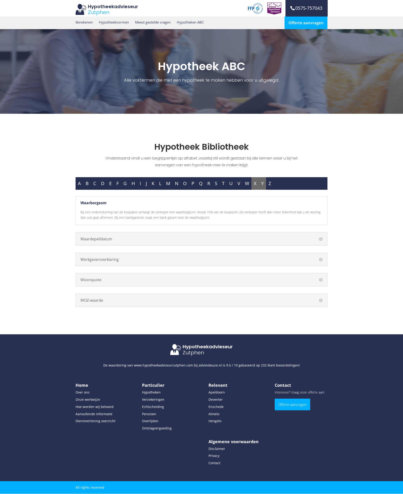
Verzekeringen (153, 399)
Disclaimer (216, 448)
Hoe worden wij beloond (95, 406)
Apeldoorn (216, 392)
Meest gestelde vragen (153, 22)
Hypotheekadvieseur (113, 6)
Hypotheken (151, 392)
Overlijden (150, 421)
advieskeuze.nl (210, 365)
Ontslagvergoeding (157, 428)
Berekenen (84, 22)
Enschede (216, 406)
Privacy (213, 455)
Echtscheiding (153, 406)
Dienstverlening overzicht (95, 421)
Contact (214, 463)
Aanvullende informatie (94, 414)
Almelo (213, 414)
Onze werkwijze (88, 399)
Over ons (83, 392)
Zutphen (98, 12)
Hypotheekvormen (114, 22)
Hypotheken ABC (190, 22)
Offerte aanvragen (305, 22)
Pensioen (149, 414)
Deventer (215, 399)
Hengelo (214, 421)
